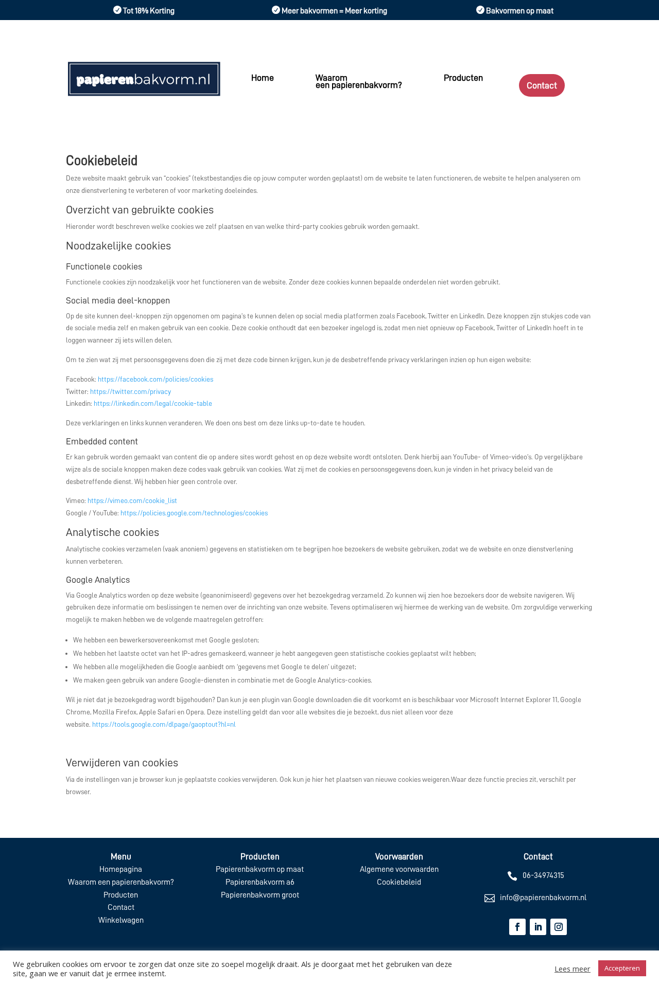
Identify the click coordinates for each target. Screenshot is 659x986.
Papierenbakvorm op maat (260, 869)
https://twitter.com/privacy (130, 391)
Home (262, 78)
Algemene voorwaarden (399, 869)
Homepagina (120, 869)
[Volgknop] (517, 927)
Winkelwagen (121, 920)
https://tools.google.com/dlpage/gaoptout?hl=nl (164, 724)
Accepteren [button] (622, 968)
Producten (463, 78)
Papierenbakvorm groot (260, 895)
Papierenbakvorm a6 (260, 882)
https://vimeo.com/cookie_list (132, 500)
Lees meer (572, 968)
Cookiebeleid (399, 882)
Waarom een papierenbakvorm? (359, 81)
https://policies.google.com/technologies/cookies (194, 512)
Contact (542, 85)
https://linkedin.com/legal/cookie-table (153, 403)
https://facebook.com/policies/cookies (155, 379)
